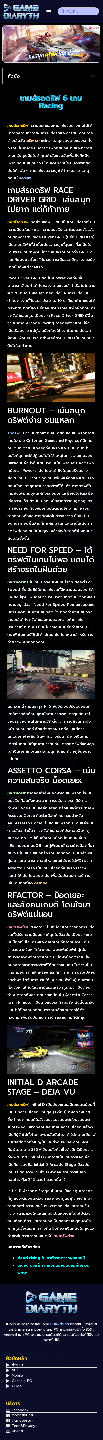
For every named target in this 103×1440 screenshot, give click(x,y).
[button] (49, 11)
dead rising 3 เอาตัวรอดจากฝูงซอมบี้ (51, 1258)
